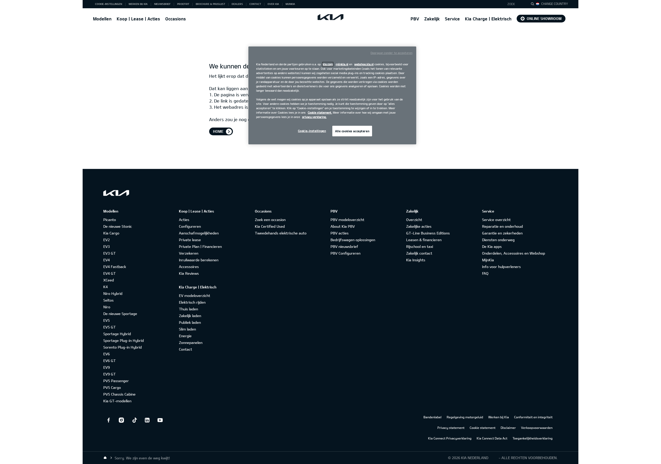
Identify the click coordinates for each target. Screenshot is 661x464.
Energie (185, 336)
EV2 (106, 240)
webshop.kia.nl (364, 64)
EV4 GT (109, 273)
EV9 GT (109, 374)
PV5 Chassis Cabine (119, 394)
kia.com (328, 64)
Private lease (190, 240)
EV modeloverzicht (194, 295)
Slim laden (187, 329)
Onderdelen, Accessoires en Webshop (513, 253)
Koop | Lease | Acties (138, 19)
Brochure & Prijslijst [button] (210, 3)
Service (452, 19)
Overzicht (414, 219)
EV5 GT (109, 327)
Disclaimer (508, 427)
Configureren (190, 226)
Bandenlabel (432, 417)
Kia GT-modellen (117, 401)
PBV (415, 19)
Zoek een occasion (270, 219)
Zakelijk (432, 19)
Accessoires (189, 266)
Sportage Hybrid (117, 334)
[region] (332, 95)
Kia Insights (415, 260)
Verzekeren (188, 253)
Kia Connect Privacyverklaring (449, 438)
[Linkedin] (147, 420)
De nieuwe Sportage (120, 313)
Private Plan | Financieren (200, 246)
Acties (184, 219)
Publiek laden (190, 322)
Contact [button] (255, 3)
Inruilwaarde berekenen (198, 260)
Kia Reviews (189, 273)
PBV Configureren (345, 253)
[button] (515, 4)
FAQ (485, 273)
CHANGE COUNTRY (554, 3)
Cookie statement (482, 427)
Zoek (511, 4)
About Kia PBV (342, 226)
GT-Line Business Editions (428, 233)
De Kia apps (492, 246)
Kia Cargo (111, 233)
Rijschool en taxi (419, 246)
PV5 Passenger (116, 381)
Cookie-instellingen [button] (108, 3)
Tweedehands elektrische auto (280, 233)
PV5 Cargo (112, 387)
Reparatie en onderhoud (502, 226)
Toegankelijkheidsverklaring (533, 438)
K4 (105, 287)
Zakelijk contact (419, 253)
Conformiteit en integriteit (533, 417)
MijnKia (488, 260)
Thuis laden (188, 309)
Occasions (175, 19)
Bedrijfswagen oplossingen (352, 240)
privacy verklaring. (314, 117)
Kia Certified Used (270, 226)
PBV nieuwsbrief (344, 246)
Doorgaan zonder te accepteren (391, 52)
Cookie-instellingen (312, 130)
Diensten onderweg (498, 240)
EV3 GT (109, 253)
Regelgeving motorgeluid (465, 417)
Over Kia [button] (273, 3)
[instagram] (121, 420)
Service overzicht (496, 219)
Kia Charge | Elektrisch (488, 19)
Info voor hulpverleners (501, 266)
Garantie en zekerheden (502, 233)
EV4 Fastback (114, 266)
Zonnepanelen (190, 342)
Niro (106, 307)
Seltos (108, 300)
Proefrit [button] (183, 3)
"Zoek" (534, 5)
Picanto (109, 219)
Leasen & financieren (424, 240)
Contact (185, 349)
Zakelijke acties (418, 226)
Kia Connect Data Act (492, 438)
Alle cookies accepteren (352, 131)
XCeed (108, 280)
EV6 (106, 354)
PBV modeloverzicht (347, 219)
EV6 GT (109, 360)
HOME (218, 131)
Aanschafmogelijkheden (199, 233)
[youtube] (160, 420)
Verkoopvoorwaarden (537, 427)
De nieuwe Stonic (117, 226)
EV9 (106, 367)
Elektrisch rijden (192, 302)
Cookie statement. (320, 112)
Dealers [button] (237, 3)
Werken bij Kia (498, 417)
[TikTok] (134, 420)
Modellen (102, 19)
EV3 (106, 246)
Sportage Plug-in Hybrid (123, 340)
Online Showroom (544, 18)
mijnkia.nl (342, 64)
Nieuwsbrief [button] (162, 3)
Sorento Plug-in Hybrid (122, 347)
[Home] (105, 458)
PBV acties (339, 233)
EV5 (106, 320)
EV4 (106, 260)
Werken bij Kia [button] (138, 3)
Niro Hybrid (112, 293)
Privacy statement (451, 427)
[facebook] (108, 420)
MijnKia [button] (290, 3)
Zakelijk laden (190, 315)
